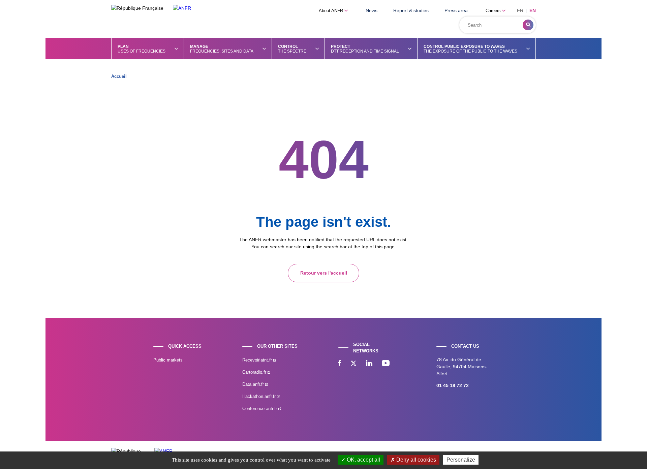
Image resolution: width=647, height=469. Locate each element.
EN (532, 10)
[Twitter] (353, 364)
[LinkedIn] (369, 364)
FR (520, 10)
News (371, 10)
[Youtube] (386, 364)
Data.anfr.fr (253, 384)
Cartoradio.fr (255, 372)
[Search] (528, 25)
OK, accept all (362, 460)
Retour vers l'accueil (323, 273)
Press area (456, 10)
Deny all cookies (415, 460)
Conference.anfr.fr (260, 408)
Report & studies (411, 10)
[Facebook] (339, 364)
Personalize (460, 460)
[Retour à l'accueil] (182, 8)
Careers (494, 10)
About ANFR (331, 10)
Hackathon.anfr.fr (259, 396)
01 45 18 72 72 (452, 385)
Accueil (119, 76)
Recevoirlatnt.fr (257, 360)
